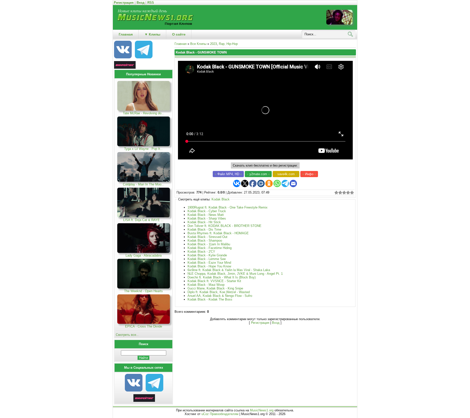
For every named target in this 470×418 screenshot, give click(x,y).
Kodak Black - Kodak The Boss (210, 299)
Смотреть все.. (127, 335)
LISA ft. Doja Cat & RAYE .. (143, 220)
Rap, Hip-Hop (228, 44)
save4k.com (286, 174)
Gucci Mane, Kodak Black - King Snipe (215, 288)
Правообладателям (224, 414)
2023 (213, 44)
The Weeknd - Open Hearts (143, 291)
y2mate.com (258, 174)
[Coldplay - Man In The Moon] (143, 181)
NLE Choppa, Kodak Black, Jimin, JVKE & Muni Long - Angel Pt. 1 (235, 273)
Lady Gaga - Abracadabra (144, 255)
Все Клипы (198, 44)
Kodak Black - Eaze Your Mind (209, 262)
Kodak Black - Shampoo (205, 240)
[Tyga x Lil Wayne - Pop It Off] (143, 145)
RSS (150, 2)
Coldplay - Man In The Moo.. (143, 184)
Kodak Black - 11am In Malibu (209, 244)
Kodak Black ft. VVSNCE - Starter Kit (214, 281)
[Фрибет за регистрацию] (144, 401)
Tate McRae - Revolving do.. (143, 113)
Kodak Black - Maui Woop (206, 285)
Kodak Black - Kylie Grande (207, 255)
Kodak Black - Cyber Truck (207, 211)
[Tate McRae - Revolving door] (143, 109)
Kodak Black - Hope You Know (209, 266)
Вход (140, 2)
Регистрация (124, 2)
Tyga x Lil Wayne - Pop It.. (143, 149)
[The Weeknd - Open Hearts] (143, 287)
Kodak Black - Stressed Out (207, 237)
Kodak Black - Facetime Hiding (210, 248)
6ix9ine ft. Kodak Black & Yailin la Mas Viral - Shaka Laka (229, 270)
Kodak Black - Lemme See (207, 259)
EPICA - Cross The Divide (143, 326)
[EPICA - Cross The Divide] (143, 323)
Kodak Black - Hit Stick (204, 222)
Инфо (309, 174)
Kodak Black (221, 199)
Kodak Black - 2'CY (201, 251)
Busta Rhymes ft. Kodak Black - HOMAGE (218, 233)
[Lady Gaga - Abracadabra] (143, 252)
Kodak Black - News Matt (206, 215)
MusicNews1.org (262, 410)
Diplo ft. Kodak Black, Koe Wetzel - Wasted (219, 292)
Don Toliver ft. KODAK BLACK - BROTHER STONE (224, 226)
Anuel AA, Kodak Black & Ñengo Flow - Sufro (220, 296)
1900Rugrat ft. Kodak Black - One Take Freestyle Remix (228, 207)
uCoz (205, 414)
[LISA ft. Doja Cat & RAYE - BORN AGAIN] (143, 216)
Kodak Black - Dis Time (204, 229)
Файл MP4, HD (228, 174)
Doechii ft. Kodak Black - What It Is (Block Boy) (222, 277)
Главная (181, 44)
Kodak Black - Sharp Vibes (207, 218)
